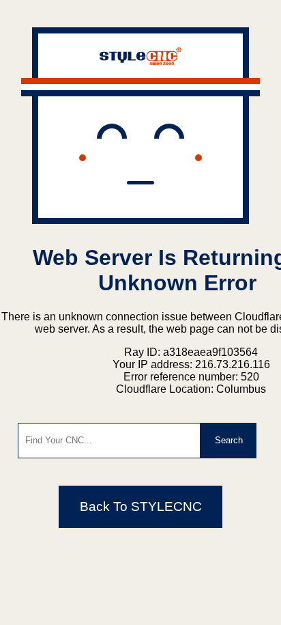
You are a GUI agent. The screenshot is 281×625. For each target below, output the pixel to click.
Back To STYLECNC (141, 506)
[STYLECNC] (140, 61)
